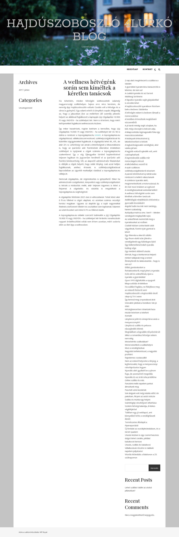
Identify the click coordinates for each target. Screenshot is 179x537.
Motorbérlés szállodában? (136, 341)
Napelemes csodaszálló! (136, 357)
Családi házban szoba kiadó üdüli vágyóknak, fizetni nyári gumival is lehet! (140, 228)
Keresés (154, 468)
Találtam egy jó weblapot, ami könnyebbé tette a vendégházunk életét (140, 415)
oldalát (98, 135)
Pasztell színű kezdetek (135, 390)
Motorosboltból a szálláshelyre (139, 344)
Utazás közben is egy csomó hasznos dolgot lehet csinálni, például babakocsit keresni (142, 438)
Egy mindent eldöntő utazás (137, 251)
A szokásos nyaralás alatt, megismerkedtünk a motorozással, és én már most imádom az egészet (142, 183)
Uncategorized (25, 107)
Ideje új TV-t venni (133, 296)
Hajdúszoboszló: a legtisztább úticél (141, 293)
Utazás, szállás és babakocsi (138, 444)
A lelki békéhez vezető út (136, 164)
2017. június (24, 89)
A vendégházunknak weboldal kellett (141, 190)
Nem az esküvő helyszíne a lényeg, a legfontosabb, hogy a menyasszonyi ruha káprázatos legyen (141, 364)
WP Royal (43, 532)
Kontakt (147, 69)
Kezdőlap (132, 69)
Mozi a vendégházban (135, 348)
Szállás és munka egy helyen (137, 399)
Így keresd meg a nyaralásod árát (140, 299)
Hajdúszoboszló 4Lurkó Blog (89, 30)
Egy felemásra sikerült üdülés (138, 235)
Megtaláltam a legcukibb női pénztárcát (142, 332)
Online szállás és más (134, 380)
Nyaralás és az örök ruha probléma (140, 377)
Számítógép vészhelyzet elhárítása (140, 402)
